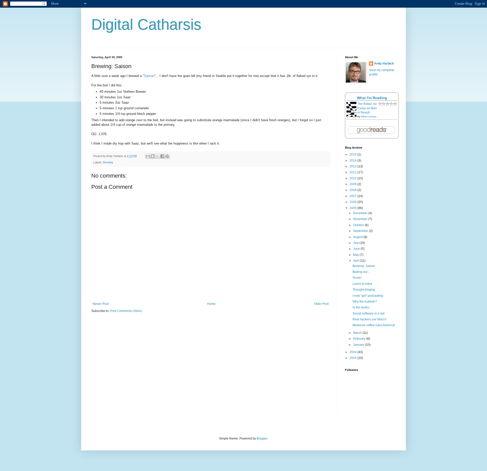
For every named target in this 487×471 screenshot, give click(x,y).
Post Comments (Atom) (126, 311)
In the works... (362, 307)
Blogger (262, 438)
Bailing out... (361, 272)
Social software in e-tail (369, 313)
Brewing (108, 162)
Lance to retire (362, 284)
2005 (353, 208)
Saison (149, 76)
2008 (353, 190)
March (357, 333)
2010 (353, 178)
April (356, 260)
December (360, 213)
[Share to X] (157, 156)
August (358, 237)
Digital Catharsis (146, 24)
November (360, 219)
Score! (357, 277)
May (356, 255)
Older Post (321, 304)
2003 (353, 358)
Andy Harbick (384, 63)
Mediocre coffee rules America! (374, 325)
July (356, 243)
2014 (353, 160)
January (359, 345)
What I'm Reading (372, 98)
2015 (353, 154)
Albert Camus (368, 116)
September (361, 231)
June (357, 248)
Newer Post (101, 304)
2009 (353, 184)
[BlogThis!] (152, 156)
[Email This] (147, 156)
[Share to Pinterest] (167, 156)
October (359, 225)
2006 (353, 202)
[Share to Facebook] (162, 156)
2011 (353, 172)
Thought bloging (364, 289)
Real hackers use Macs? (370, 319)
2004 (353, 352)
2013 (353, 166)
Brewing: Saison (364, 266)
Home (211, 304)
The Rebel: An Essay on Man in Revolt (367, 108)
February (359, 338)
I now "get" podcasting (368, 295)
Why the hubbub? (365, 301)
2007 (353, 196)
